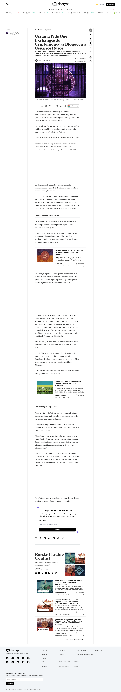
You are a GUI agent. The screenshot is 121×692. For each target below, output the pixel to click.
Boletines (69, 9)
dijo (78, 205)
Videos (63, 9)
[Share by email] (50, 106)
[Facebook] (28, 658)
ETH (24, 13)
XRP (40, 13)
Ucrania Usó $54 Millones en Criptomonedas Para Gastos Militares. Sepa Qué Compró (66, 601)
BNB (53, 13)
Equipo (43, 661)
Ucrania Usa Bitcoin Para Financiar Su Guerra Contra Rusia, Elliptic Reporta (69, 252)
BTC (7, 13)
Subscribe (10, 683)
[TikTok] (12, 662)
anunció (53, 356)
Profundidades (82, 650)
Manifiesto (44, 666)
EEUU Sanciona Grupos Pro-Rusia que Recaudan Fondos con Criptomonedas (68, 582)
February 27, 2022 (70, 150)
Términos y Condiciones (64, 661)
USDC (68, 13)
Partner (44, 650)
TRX (99, 13)
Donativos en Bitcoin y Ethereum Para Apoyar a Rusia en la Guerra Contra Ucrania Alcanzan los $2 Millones (68, 621)
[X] (7, 658)
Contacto (76, 661)
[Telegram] (28, 662)
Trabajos (76, 666)
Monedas (44, 654)
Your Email (42, 520)
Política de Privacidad (63, 666)
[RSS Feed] (7, 662)
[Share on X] (42, 106)
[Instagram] (12, 658)
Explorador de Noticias (85, 654)
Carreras (76, 664)
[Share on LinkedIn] (46, 106)
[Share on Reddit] (57, 106)
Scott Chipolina (46, 60)
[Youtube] (18, 662)
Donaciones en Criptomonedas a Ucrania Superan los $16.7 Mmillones (68, 384)
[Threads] (18, 658)
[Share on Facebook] (53, 106)
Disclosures (45, 664)
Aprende (57, 9)
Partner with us (108, 9)
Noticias (51, 9)
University (98, 650)
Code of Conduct (62, 664)
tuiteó (53, 132)
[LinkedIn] (23, 658)
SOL (85, 13)
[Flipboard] (23, 662)
